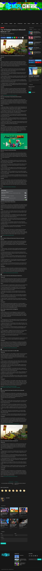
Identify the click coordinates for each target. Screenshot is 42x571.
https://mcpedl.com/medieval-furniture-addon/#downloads (11, 423)
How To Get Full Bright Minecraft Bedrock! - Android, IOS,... (22, 525)
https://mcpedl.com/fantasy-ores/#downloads (10, 186)
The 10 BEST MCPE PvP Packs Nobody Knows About (4, 514)
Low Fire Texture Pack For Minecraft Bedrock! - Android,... (14, 514)
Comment (2, 537)
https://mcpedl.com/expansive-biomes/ (9, 235)
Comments (3, 531)
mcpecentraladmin (3, 527)
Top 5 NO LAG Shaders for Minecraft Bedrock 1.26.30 (37, 52)
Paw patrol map (21, 555)
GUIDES (37, 23)
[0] (40, 1)
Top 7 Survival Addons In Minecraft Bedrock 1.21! (7, 484)
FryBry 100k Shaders (36, 47)
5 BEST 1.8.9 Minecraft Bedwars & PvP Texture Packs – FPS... (4, 525)
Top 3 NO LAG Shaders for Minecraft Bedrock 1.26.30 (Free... (37, 37)
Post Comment (3, 543)
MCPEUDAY (35, 53)
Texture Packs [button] (20, 23)
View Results (33, 92)
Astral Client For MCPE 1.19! (22, 513)
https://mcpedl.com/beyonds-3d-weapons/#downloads (11, 272)
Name (1, 533)
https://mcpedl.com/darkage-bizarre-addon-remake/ (10, 476)
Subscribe (39, 559)
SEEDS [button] (15, 23)
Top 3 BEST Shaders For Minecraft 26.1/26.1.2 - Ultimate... (22, 564)
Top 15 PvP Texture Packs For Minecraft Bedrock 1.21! (20, 484)
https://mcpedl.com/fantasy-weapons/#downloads (10, 132)
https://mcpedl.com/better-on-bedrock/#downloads (10, 347)
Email (15, 533)
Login (35, 1)
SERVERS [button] (33, 23)
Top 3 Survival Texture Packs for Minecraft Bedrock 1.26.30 (13, 525)
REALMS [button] (29, 23)
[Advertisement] (21, 16)
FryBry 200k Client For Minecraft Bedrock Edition (37, 32)
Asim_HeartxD (11, 527)
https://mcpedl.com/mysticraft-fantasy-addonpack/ (10, 95)
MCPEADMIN (3, 35)
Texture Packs (2, 27)
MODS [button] (25, 23)
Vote (29, 92)
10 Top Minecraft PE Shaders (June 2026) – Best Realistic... (34, 76)
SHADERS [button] (10, 23)
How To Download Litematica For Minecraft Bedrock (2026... (37, 43)
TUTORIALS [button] (6, 23)
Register (38, 1)
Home (2, 23)
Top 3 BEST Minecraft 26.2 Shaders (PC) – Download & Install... (23, 560)
